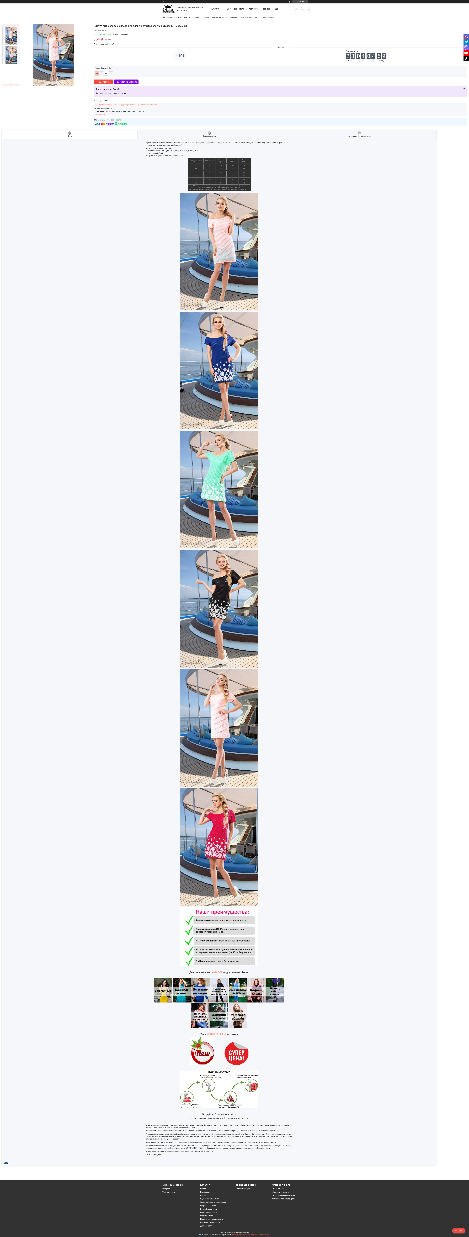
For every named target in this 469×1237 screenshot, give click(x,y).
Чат (460, 1231)
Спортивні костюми (208, 1206)
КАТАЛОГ (215, 9)
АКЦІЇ (223, 1034)
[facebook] (5, 1163)
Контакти (253, 9)
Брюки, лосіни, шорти (208, 1212)
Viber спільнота (168, 1192)
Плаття (203, 1195)
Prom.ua (246, 1232)
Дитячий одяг (206, 1226)
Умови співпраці (278, 1189)
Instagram (166, 1189)
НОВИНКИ (212, 1034)
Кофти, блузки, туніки (208, 1209)
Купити (105, 82)
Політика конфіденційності (260, 1235)
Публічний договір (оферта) (283, 1199)
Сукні (185, 17)
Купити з (124, 82)
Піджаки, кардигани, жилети (211, 1219)
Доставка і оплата (235, 9)
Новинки (203, 1189)
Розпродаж (205, 1192)
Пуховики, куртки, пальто (210, 1222)
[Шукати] (296, 8)
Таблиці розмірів (243, 1189)
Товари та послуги (173, 17)
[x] (7, 1163)
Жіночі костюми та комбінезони (213, 1202)
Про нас (266, 9)
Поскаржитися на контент (241, 1235)
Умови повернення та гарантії (284, 1195)
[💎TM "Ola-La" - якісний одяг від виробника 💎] (168, 9)
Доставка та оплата (280, 1192)
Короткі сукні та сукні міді (199, 17)
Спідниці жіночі (206, 1216)
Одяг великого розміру (209, 1199)
